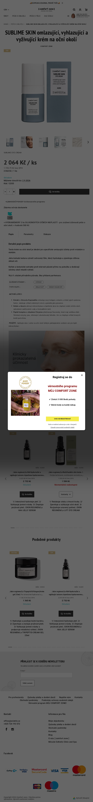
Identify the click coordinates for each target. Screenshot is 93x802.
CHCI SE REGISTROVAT (62, 419)
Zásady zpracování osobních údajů (62, 427)
